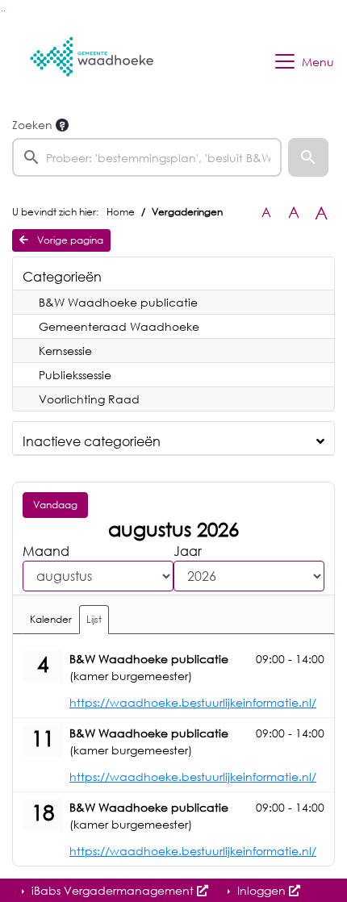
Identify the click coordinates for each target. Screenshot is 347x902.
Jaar (188, 551)
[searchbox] (147, 157)
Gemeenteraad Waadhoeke (119, 326)
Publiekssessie (75, 375)
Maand (46, 551)
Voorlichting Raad (89, 399)
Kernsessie (65, 350)
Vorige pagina (69, 240)
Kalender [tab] (51, 619)
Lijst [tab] (94, 619)
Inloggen (261, 890)
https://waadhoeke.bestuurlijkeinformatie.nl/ (192, 702)
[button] (308, 157)
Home (121, 212)
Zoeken (32, 125)
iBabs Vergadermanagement (112, 890)
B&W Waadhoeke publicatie (118, 302)
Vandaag (55, 505)
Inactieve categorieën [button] (92, 441)
